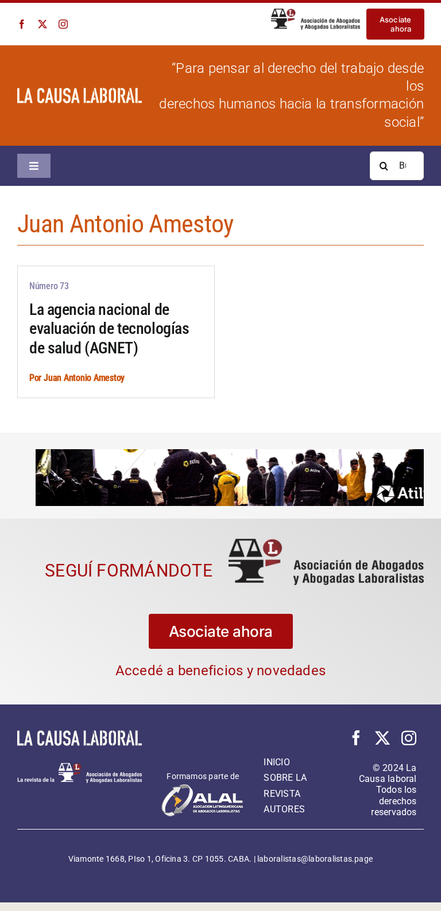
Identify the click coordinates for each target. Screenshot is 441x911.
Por (36, 377)
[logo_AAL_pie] (79, 766)
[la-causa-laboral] (79, 92)
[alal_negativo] (202, 786)
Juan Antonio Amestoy (84, 377)
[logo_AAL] (316, 12)
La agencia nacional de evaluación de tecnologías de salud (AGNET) (109, 328)
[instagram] (63, 24)
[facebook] (21, 24)
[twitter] (42, 24)
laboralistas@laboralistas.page (315, 857)
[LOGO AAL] (326, 542)
